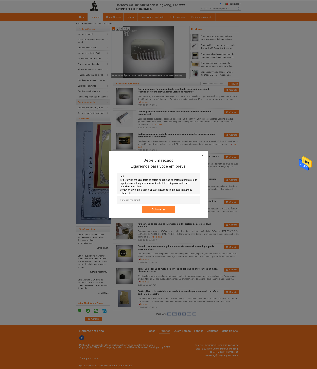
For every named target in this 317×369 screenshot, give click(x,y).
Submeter (158, 209)
